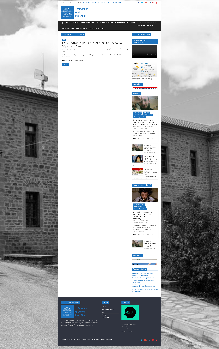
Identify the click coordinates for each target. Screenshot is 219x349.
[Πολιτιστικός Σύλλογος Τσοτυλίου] (63, 23)
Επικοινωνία (105, 317)
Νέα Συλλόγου (148, 114)
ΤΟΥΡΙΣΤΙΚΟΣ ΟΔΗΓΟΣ (121, 23)
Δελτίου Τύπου (138, 112)
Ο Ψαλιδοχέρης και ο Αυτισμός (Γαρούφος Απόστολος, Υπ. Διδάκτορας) (102, 2)
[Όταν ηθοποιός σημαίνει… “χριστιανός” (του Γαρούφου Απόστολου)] (137, 144)
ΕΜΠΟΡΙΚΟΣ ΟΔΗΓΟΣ (106, 23)
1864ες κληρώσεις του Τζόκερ (111, 49)
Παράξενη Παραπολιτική (140, 209)
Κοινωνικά (136, 114)
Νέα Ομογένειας (81, 28)
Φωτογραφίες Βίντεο (108, 309)
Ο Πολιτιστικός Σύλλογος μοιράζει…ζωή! (143, 278)
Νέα (103, 312)
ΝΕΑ (97, 23)
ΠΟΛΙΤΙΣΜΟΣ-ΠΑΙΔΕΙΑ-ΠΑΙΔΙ (145, 25)
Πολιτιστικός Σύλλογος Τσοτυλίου (84, 49)
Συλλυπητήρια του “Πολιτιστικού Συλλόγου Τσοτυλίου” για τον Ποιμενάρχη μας (150, 159)
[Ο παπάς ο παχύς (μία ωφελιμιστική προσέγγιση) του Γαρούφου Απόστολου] (145, 97)
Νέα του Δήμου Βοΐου (139, 117)
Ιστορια (68, 23)
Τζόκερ (64, 51)
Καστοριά (125, 49)
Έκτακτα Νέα (137, 204)
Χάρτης (132, 23)
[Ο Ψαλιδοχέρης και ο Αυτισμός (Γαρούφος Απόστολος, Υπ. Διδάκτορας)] (145, 189)
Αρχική (104, 306)
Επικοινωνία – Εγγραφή (96, 28)
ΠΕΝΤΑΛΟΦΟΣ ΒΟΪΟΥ (68, 28)
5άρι (121, 49)
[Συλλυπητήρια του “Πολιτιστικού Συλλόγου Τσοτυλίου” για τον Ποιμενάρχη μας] (137, 156)
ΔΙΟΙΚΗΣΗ (75, 23)
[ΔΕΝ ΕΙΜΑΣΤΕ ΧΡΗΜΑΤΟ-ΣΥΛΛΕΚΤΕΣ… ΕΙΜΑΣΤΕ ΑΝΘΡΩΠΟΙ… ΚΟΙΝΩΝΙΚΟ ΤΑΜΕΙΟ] (137, 169)
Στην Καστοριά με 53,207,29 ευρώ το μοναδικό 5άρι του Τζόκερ (92, 44)
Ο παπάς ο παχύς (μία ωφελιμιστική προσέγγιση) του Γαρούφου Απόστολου (145, 122)
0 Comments (98, 49)
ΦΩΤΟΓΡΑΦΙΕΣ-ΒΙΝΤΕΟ (87, 23)
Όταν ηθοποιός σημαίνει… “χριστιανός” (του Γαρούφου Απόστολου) (150, 147)
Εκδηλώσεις (146, 112)
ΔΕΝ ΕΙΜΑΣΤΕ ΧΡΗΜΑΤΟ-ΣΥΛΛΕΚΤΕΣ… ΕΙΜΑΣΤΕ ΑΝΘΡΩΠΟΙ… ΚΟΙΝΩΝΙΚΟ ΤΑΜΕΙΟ (150, 173)
